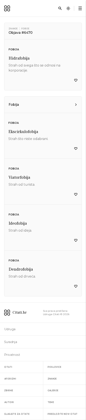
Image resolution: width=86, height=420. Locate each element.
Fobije (25, 28)
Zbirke (8, 390)
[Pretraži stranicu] (60, 8)
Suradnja (10, 342)
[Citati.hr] (7, 8)
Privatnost (12, 355)
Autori (9, 402)
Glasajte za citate (16, 414)
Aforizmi (10, 378)
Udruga (9, 329)
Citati (8, 367)
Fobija (14, 49)
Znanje (13, 28)
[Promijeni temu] (68, 8)
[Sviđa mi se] (75, 80)
